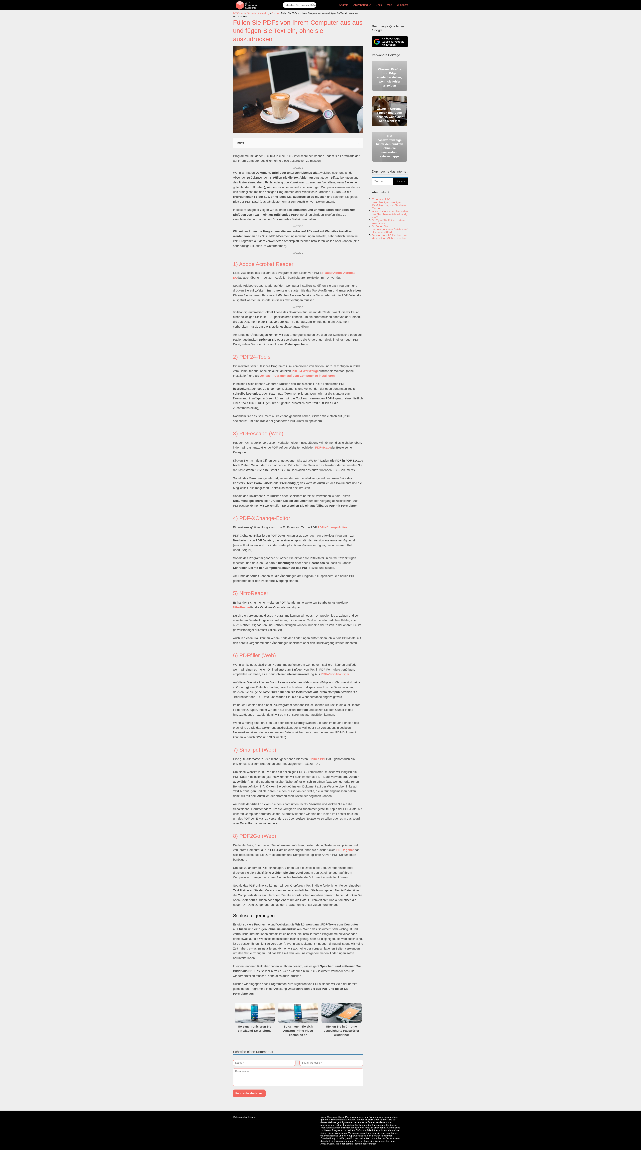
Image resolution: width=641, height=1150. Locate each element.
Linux (378, 5)
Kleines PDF (317, 759)
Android (343, 5)
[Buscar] (312, 5)
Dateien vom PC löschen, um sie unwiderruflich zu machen (389, 237)
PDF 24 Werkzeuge (305, 371)
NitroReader (241, 607)
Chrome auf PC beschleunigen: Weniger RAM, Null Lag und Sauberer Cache (389, 204)
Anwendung (360, 5)
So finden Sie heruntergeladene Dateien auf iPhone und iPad (389, 229)
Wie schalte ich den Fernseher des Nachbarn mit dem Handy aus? (390, 214)
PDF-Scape (323, 447)
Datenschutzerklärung (244, 1117)
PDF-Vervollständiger (335, 674)
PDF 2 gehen (345, 850)
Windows (402, 5)
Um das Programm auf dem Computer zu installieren (297, 375)
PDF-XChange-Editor (332, 527)
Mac (389, 5)
